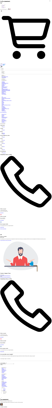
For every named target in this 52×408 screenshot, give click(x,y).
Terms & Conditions (4, 386)
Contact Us (3, 374)
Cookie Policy (4, 383)
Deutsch (4, 143)
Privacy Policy (4, 385)
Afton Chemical (4, 97)
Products (3, 5)
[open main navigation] (1, 3)
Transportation (4, 93)
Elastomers (3, 85)
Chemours (3, 99)
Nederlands (4, 152)
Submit (1, 364)
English (4, 126)
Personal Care (4, 91)
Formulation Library (4, 377)
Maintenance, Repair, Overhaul (6, 89)
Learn (3, 6)
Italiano (4, 146)
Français (4, 140)
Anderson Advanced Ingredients (6, 98)
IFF (2, 105)
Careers (3, 372)
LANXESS (3, 107)
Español (4, 149)
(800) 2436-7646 (2, 277)
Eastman (3, 102)
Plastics (3, 92)
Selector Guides (4, 378)
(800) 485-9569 (2, 275)
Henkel (3, 104)
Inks (2, 88)
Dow (2, 101)
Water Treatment (4, 94)
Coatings (3, 84)
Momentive (3, 109)
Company (3, 7)
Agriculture (3, 82)
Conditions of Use (4, 382)
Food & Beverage (4, 87)
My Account (3, 376)
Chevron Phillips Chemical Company (7, 100)
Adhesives (3, 81)
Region (1, 363)
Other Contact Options (3, 228)
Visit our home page (2, 240)
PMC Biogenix (4, 110)
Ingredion (3, 106)
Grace (2, 103)
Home (3, 368)
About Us (3, 371)
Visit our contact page (8, 240)
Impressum (3, 384)
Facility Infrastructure (4, 86)
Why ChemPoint (4, 370)
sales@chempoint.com (7, 275)
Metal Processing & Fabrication (6, 90)
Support (3, 375)
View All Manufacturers (3, 112)
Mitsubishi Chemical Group (5, 108)
